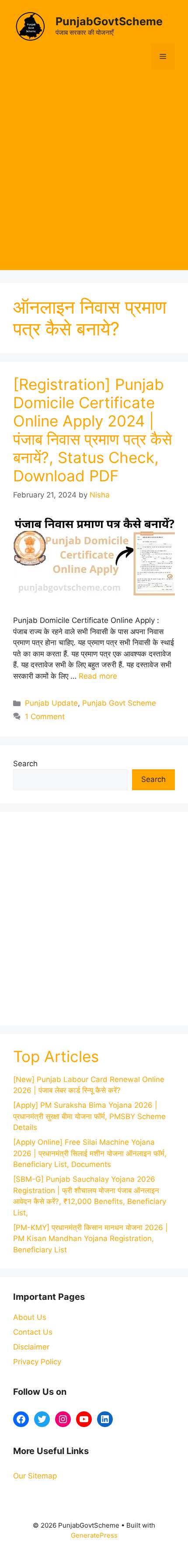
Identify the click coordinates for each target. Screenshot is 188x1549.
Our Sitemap (35, 1475)
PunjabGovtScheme (109, 21)
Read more (98, 676)
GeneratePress (94, 1535)
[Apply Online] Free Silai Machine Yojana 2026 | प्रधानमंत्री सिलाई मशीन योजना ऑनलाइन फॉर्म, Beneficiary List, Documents (90, 1153)
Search (25, 763)
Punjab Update (51, 703)
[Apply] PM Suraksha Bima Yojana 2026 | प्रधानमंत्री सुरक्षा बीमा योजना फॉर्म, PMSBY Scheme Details (89, 1116)
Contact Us (32, 1332)
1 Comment (45, 716)
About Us (29, 1317)
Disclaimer (31, 1347)
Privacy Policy (37, 1361)
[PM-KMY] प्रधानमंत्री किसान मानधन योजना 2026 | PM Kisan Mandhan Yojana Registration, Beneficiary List (90, 1238)
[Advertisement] (94, 176)
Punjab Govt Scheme (119, 703)
